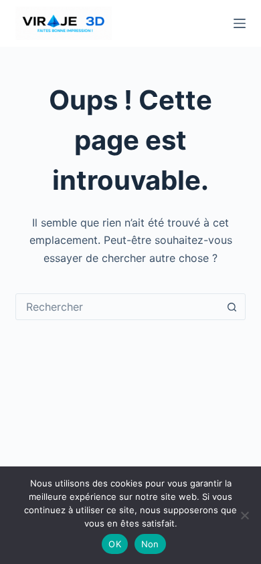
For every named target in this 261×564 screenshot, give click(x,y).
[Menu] (240, 23)
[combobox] (117, 306)
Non (150, 544)
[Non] (244, 515)
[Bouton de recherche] (232, 306)
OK (114, 544)
